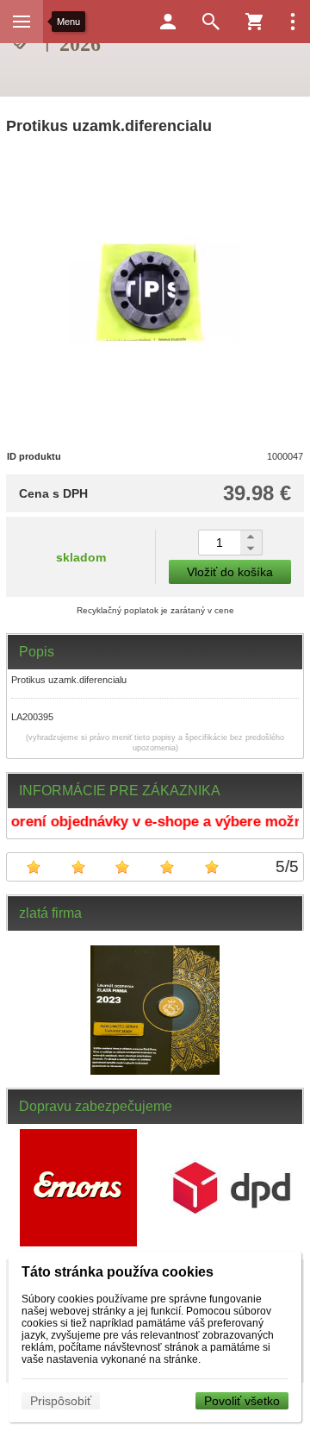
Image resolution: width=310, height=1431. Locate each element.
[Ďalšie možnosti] (293, 21)
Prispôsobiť (60, 1401)
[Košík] (254, 21)
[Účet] (167, 21)
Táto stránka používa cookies (118, 1272)
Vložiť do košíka (230, 572)
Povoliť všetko (242, 1401)
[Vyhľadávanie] (210, 21)
